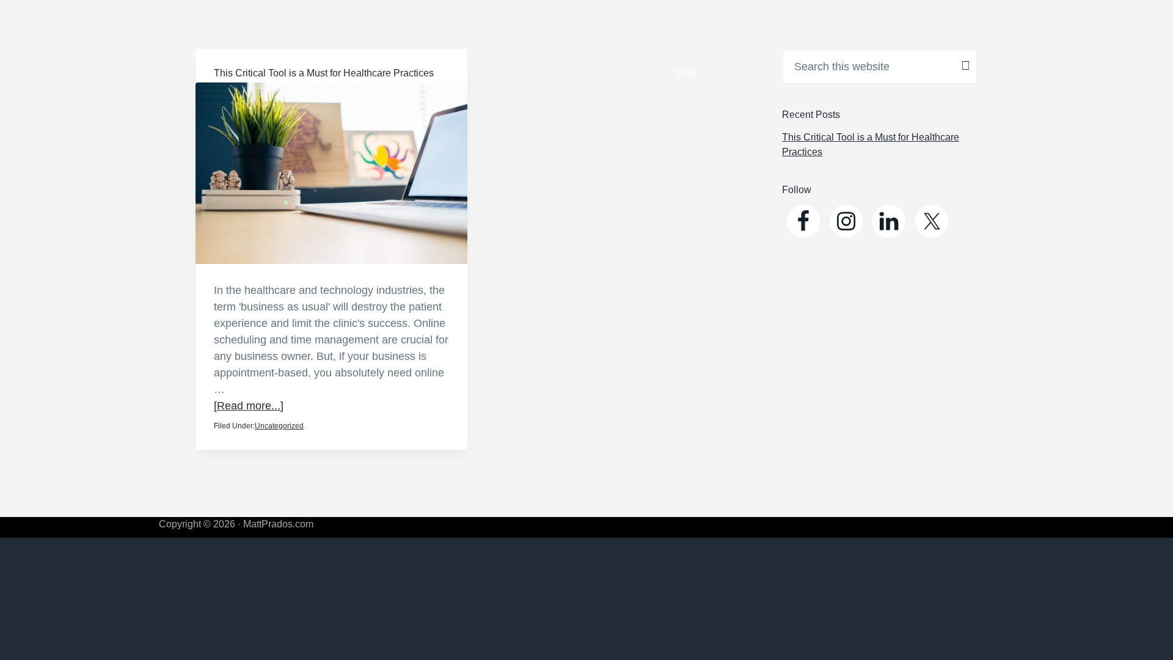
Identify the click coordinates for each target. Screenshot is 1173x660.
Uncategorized (279, 426)
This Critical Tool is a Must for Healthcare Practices (324, 73)
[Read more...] (248, 406)
